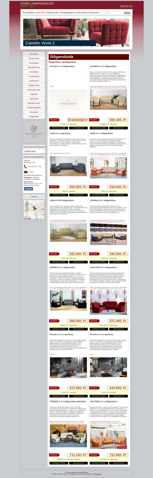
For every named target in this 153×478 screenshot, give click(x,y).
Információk (82, 12)
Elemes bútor (34, 58)
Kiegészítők (34, 117)
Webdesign (98, 474)
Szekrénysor (34, 81)
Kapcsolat (94, 12)
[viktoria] (108, 448)
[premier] (108, 376)
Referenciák (52, 12)
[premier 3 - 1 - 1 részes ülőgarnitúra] (68, 377)
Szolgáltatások (67, 12)
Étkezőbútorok (34, 67)
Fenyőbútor (34, 72)
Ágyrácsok (34, 99)
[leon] (68, 175)
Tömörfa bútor (34, 76)
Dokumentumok (71, 472)
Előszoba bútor (34, 103)
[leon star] (68, 241)
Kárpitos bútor (34, 85)
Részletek (53, 120)
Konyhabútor (34, 63)
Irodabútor (34, 112)
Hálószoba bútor (34, 90)
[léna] (108, 178)
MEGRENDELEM (78, 128)
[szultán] (108, 314)
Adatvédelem (82, 472)
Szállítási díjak (30, 151)
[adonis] (108, 244)
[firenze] (68, 447)
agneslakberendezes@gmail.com (33, 175)
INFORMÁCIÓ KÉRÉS (59, 128)
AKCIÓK (41, 12)
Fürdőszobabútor (34, 108)
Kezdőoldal (29, 12)
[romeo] (68, 310)
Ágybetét (34, 94)
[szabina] (108, 109)
